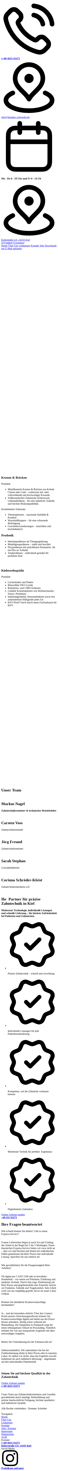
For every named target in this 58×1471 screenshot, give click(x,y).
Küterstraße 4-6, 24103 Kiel (15, 240)
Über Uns (13, 245)
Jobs (42, 245)
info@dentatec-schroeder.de (15, 117)
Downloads (51, 245)
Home (4, 245)
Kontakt (35, 245)
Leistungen (24, 245)
